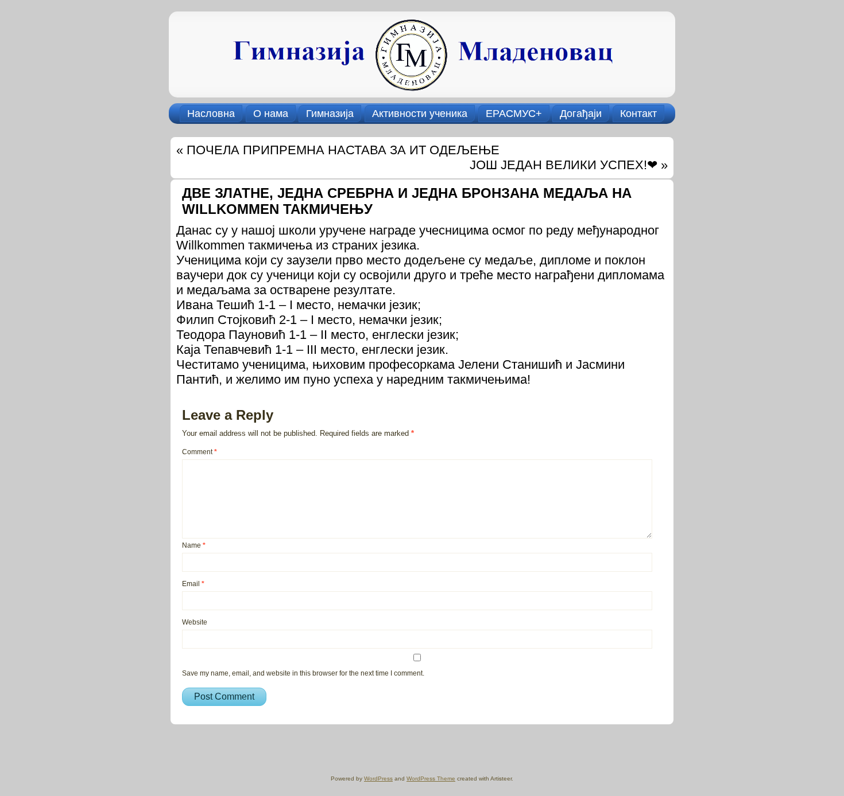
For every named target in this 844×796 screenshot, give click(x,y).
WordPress (378, 778)
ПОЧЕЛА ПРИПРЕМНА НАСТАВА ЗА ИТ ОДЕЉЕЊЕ (343, 150)
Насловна (211, 113)
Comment (199, 452)
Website (194, 622)
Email (193, 584)
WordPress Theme (430, 778)
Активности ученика (419, 113)
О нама (270, 113)
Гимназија (330, 113)
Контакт (638, 113)
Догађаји (581, 113)
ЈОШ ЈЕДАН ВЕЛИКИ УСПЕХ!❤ (563, 165)
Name (194, 545)
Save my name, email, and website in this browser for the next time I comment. (303, 673)
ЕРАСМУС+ (514, 113)
